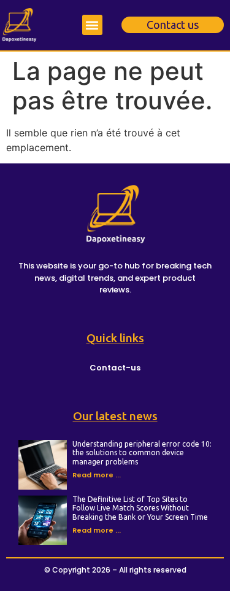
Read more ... (96, 475)
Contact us (173, 24)
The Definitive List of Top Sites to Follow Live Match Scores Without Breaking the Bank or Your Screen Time (140, 508)
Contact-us (115, 368)
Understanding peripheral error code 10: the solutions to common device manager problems (142, 453)
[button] (92, 25)
